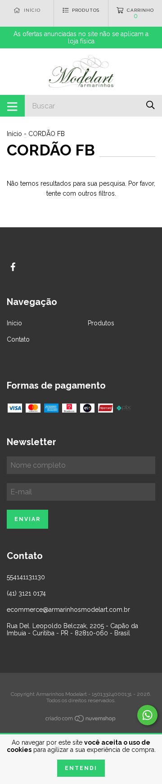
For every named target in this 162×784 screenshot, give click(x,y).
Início (14, 133)
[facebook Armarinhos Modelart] (13, 267)
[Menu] (12, 106)
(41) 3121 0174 (26, 593)
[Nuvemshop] (81, 720)
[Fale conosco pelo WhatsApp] (147, 715)
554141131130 (26, 577)
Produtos (101, 323)
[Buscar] (150, 105)
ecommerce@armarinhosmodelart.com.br (68, 609)
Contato (18, 339)
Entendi (81, 768)
